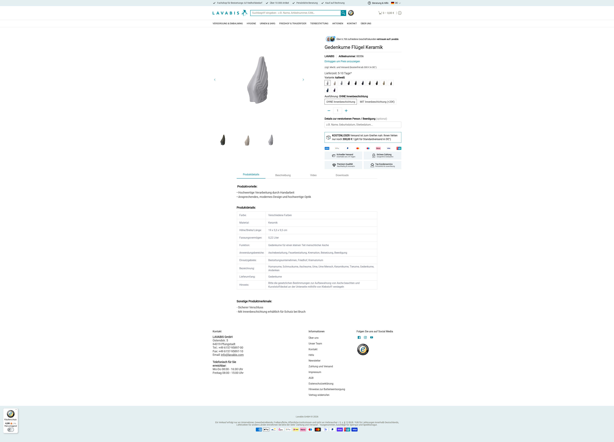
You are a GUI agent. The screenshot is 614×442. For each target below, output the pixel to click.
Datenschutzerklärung (321, 383)
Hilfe (311, 355)
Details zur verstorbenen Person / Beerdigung (356, 118)
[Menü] (16, 410)
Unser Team (315, 343)
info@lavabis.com (232, 354)
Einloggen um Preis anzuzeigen (342, 61)
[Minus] (329, 111)
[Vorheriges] (214, 79)
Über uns (314, 337)
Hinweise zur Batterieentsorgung (327, 389)
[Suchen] (343, 13)
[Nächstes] (303, 79)
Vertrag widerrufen (319, 394)
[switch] (11, 430)
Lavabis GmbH (303, 416)
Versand (345, 67)
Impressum (315, 372)
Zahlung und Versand (321, 366)
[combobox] (296, 13)
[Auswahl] (346, 111)
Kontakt (313, 349)
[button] (396, 3)
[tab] (251, 175)
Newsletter (314, 360)
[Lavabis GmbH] (230, 13)
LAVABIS (329, 56)
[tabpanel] (307, 248)
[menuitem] (386, 13)
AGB (311, 377)
